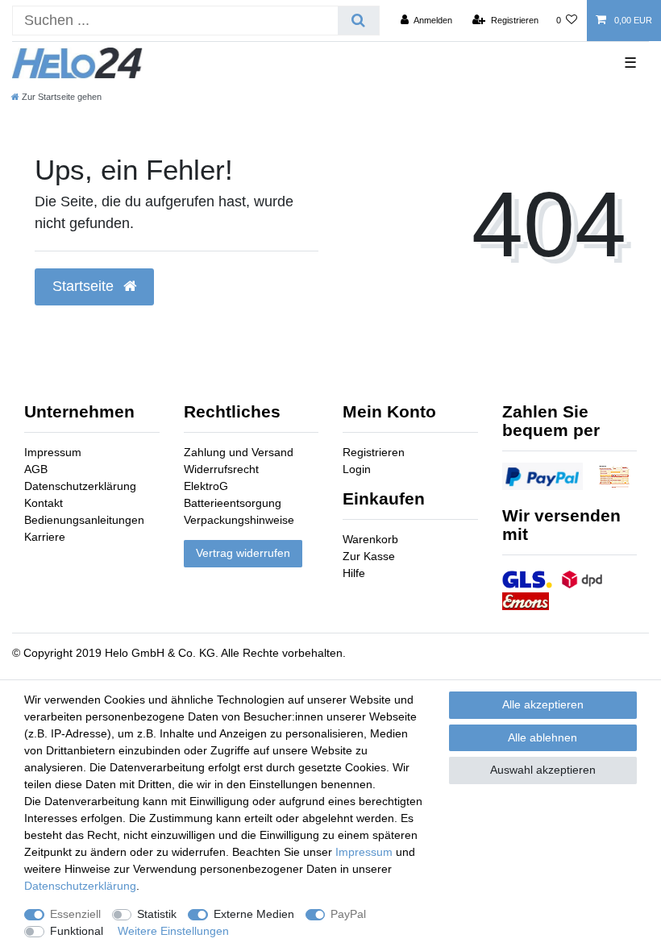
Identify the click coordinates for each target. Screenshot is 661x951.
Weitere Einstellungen (173, 930)
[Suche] (358, 20)
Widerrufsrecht (221, 469)
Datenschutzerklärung (80, 486)
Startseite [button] (85, 286)
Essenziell (75, 913)
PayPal (348, 913)
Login (357, 469)
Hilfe (354, 573)
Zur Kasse (369, 556)
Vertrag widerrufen (243, 552)
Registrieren (374, 452)
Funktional (76, 930)
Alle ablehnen (542, 737)
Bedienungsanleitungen (84, 519)
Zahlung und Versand (238, 452)
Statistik (157, 913)
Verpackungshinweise (239, 519)
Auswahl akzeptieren (543, 769)
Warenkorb (370, 539)
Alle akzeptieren (543, 704)
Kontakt (43, 502)
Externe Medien (254, 913)
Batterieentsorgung (232, 502)
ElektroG (206, 486)
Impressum (52, 452)
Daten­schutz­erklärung (80, 885)
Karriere (44, 536)
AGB (36, 469)
